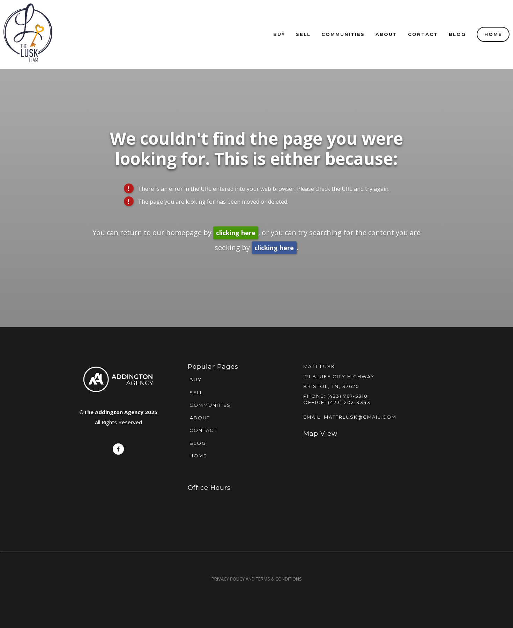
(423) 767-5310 (347, 396)
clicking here (235, 233)
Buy (279, 34)
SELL (195, 392)
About (386, 34)
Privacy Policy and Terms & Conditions (256, 579)
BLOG (197, 443)
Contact (423, 34)
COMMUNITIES (209, 405)
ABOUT (200, 417)
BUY (195, 379)
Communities (343, 34)
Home (493, 34)
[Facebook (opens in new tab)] (118, 449)
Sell (303, 34)
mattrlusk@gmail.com (360, 417)
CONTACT (202, 430)
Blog (457, 34)
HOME (197, 455)
